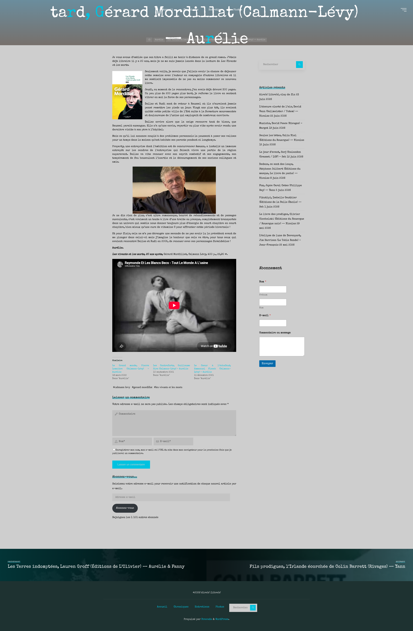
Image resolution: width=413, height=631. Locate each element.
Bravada (206, 619)
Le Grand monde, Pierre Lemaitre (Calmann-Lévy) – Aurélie (130, 368)
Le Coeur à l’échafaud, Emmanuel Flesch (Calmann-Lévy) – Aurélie (212, 368)
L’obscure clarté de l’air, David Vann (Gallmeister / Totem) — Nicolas (280, 112)
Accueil (162, 607)
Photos (220, 607)
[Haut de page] (400, 618)
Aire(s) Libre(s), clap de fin (277, 94)
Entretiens (202, 607)
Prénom (263, 295)
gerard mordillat (142, 387)
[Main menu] (404, 9)
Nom (261, 308)
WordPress (221, 619)
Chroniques (181, 607)
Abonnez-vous (125, 508)
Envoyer (267, 363)
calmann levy (122, 387)
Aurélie (159, 40)
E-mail (265, 315)
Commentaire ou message (275, 333)
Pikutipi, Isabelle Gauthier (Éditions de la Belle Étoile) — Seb (280, 202)
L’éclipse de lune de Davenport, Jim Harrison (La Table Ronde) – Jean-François (280, 240)
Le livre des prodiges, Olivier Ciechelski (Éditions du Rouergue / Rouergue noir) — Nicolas (281, 219)
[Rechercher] (299, 64)
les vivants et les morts (169, 387)
